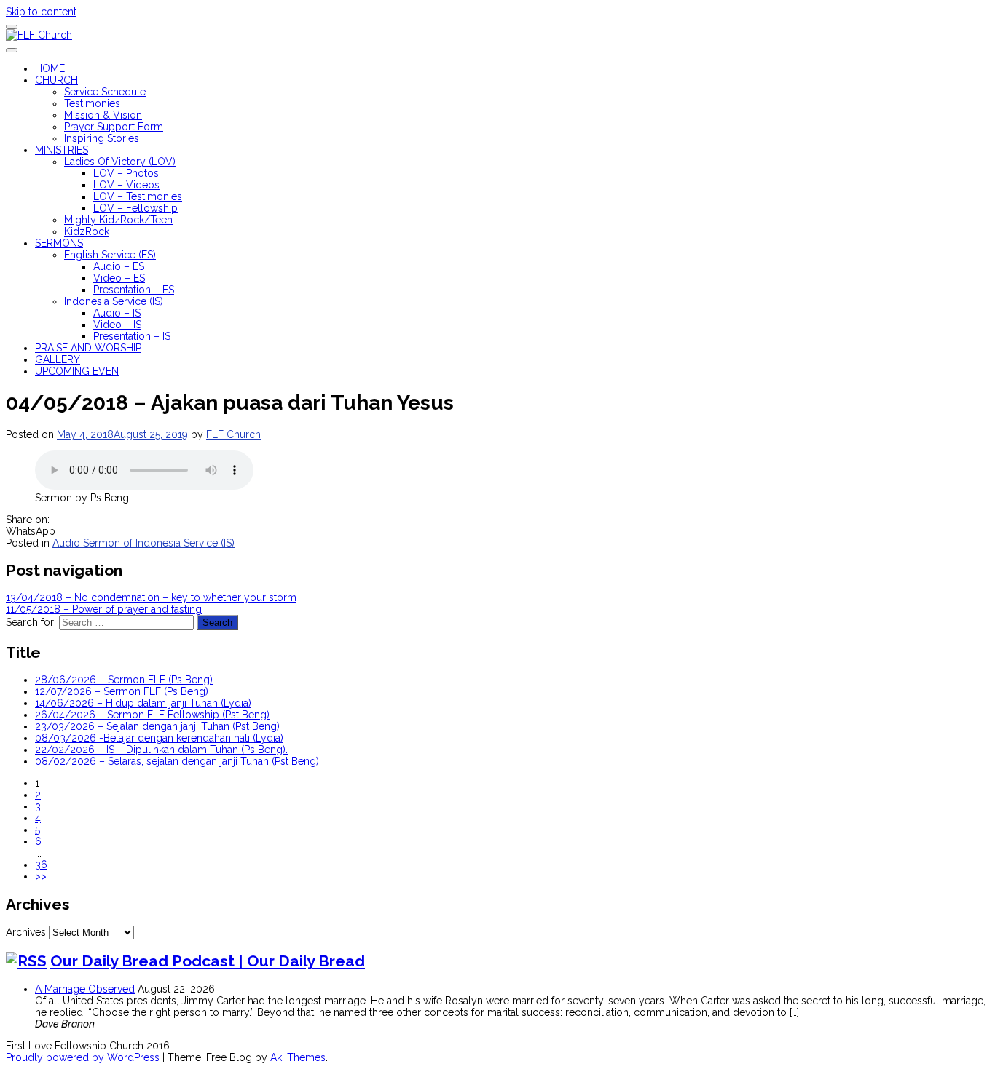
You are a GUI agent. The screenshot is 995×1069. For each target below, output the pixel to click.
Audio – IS (117, 313)
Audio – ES (118, 266)
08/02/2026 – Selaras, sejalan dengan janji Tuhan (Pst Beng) (177, 761)
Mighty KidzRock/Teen (118, 220)
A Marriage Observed (85, 989)
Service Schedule (105, 92)
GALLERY (57, 359)
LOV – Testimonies (137, 196)
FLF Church (233, 434)
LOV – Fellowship (135, 208)
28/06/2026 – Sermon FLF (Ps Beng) (124, 679)
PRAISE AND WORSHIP (88, 348)
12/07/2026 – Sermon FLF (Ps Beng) (121, 691)
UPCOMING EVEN (77, 371)
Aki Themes (298, 1057)
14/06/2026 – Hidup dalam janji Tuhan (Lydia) (143, 703)
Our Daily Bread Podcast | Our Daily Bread (207, 961)
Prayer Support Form (113, 126)
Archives (26, 932)
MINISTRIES (61, 150)
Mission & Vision (103, 115)
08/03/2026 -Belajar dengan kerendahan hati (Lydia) (159, 738)
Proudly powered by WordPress (84, 1057)
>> (41, 876)
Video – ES (119, 278)
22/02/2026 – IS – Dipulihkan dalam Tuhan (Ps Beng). (161, 749)
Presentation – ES (133, 289)
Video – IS (117, 324)
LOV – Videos (126, 185)
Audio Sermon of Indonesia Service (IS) (143, 543)
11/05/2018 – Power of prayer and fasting (104, 609)
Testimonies (92, 103)
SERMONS (59, 243)
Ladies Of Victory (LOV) (120, 161)
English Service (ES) (110, 255)
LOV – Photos (126, 173)
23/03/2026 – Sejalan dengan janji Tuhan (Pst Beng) (157, 726)
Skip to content (41, 11)
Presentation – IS (131, 336)
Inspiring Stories (101, 138)
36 (41, 864)
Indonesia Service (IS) (113, 301)
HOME (50, 68)
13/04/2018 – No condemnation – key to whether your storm (151, 597)
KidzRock (86, 231)
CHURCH (56, 80)
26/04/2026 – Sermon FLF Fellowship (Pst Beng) (152, 714)
